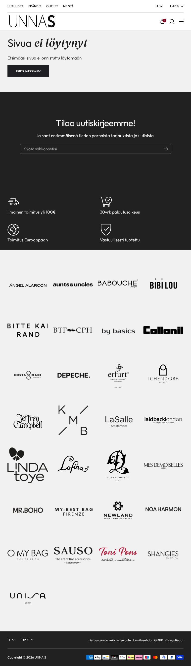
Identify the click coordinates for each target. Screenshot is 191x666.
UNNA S (40, 657)
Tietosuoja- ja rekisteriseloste (109, 640)
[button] (162, 21)
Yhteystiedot (174, 640)
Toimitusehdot (142, 640)
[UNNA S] (31, 21)
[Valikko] (181, 21)
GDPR (158, 640)
